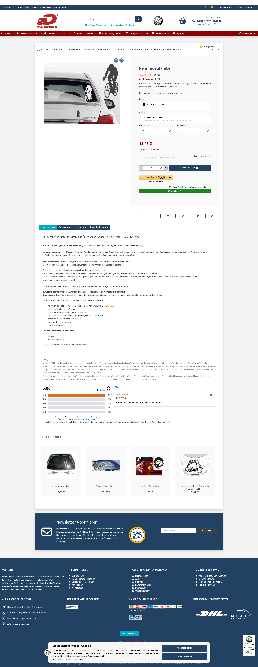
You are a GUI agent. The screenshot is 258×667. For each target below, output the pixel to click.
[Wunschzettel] (212, 7)
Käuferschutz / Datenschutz (212, 576)
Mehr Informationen (200, 664)
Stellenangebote (225, 7)
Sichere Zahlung (206, 579)
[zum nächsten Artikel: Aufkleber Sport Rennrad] (218, 49)
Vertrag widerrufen (129, 634)
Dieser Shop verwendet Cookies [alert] (71, 646)
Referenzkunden (143, 585)
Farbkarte (52, 336)
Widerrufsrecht (142, 591)
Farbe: (142, 99)
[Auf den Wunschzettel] (121, 60)
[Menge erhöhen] (165, 168)
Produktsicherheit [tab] (99, 227)
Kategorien (77, 585)
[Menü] (253, 636)
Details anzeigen (184, 657)
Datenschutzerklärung (66, 535)
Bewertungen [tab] (65, 227)
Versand (156, 150)
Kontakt (250, 7)
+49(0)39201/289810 (209, 21)
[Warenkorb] (182, 20)
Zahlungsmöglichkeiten (83, 579)
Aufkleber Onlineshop (96, 25)
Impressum (140, 588)
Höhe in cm (182, 125)
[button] (206, 7)
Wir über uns (78, 576)
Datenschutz (141, 576)
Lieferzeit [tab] (81, 227)
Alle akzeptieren (184, 648)
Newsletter (77, 588)
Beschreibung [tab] (48, 227)
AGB (137, 579)
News (239, 7)
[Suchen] (138, 19)
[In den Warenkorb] (41, 54)
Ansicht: (142, 112)
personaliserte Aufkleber (124, 25)
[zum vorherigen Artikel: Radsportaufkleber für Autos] (213, 49)
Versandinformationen (83, 582)
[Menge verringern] (141, 168)
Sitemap (139, 582)
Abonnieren (206, 531)
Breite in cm (144, 125)
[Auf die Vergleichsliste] (116, 60)
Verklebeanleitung (56, 339)
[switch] (249, 652)
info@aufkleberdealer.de (18, 624)
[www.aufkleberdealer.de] (47, 20)
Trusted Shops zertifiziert (211, 582)
